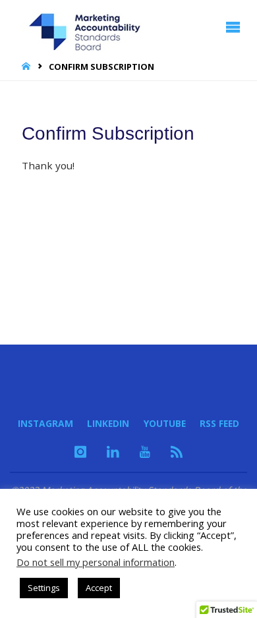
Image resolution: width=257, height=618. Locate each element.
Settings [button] (44, 588)
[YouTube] (145, 451)
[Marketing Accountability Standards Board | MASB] (89, 27)
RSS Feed (219, 423)
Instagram (45, 423)
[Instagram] (80, 451)
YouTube (165, 423)
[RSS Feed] (176, 451)
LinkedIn (108, 423)
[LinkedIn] (113, 451)
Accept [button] (99, 588)
